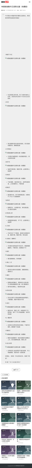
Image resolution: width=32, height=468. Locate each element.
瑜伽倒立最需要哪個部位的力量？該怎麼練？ (23, 424)
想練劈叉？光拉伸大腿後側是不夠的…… (8, 456)
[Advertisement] (16, 37)
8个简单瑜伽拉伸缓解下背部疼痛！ (8, 407)
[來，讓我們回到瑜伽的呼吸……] (23, 433)
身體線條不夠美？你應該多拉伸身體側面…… (23, 456)
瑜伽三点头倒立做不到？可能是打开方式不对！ (23, 407)
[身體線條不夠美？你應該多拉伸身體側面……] (23, 449)
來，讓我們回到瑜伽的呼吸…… (23, 440)
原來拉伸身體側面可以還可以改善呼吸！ (8, 391)
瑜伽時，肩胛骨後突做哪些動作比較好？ (23, 391)
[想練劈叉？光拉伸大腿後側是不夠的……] (8, 449)
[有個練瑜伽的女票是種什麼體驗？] (8, 417)
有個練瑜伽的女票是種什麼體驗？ (8, 424)
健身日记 (3, 10)
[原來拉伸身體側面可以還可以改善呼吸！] (8, 385)
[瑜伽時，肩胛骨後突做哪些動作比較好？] (23, 385)
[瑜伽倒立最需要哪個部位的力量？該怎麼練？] (23, 417)
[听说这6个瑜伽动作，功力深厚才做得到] (8, 433)
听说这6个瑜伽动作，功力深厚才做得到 (8, 440)
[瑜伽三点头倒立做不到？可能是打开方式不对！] (23, 401)
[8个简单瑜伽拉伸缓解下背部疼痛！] (8, 401)
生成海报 (5, 374)
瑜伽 (18, 10)
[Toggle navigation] (29, 2)
